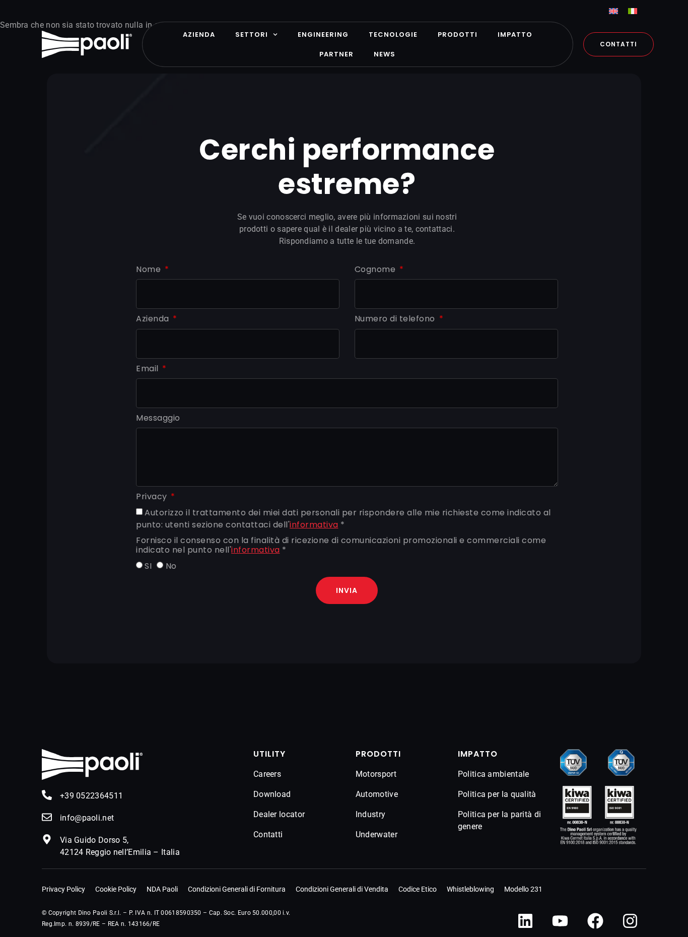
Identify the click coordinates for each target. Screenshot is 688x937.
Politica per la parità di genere (499, 820)
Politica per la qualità (497, 794)
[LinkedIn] (525, 921)
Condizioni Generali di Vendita (342, 889)
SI (148, 566)
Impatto (515, 34)
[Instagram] (630, 921)
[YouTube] (560, 921)
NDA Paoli (162, 889)
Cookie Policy (115, 889)
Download (272, 794)
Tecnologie (393, 34)
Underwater (376, 834)
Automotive (377, 794)
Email (148, 369)
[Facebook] (595, 921)
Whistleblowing (470, 889)
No (171, 566)
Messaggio (158, 418)
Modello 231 (523, 889)
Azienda (199, 34)
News (384, 54)
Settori (251, 34)
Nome (149, 269)
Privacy (152, 497)
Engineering (323, 34)
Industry (370, 814)
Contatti (268, 834)
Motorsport (376, 774)
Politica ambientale (493, 774)
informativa (314, 524)
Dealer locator (279, 814)
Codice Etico (417, 889)
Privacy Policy (63, 889)
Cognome (376, 269)
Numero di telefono (396, 319)
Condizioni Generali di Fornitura (237, 889)
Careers (267, 774)
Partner (336, 54)
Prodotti (457, 34)
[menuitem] (613, 11)
